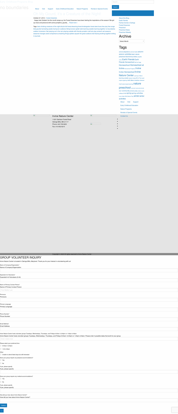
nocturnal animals (140, 88)
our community (124, 90)
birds (135, 57)
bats (38, 26)
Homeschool (124, 65)
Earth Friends (123, 20)
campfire (139, 57)
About (37, 9)
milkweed (141, 80)
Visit (43, 9)
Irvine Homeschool (126, 71)
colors (120, 59)
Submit (3, 405)
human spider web (77, 29)
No (3, 363)
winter (136, 95)
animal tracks (133, 52)
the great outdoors (86, 33)
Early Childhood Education (65, 9)
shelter (139, 91)
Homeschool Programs (129, 68)
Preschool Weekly (125, 32)
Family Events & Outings (127, 23)
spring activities (137, 93)
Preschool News (124, 30)
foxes (100, 26)
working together (105, 33)
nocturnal (133, 88)
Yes (3, 360)
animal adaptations (124, 52)
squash (77, 33)
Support (50, 9)
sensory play (133, 91)
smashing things (63, 33)
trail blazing (96, 33)
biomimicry (129, 56)
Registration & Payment (144, 13)
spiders (71, 33)
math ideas (130, 80)
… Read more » (72, 23)
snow (124, 93)
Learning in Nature (138, 75)
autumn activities (125, 54)
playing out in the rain (56, 31)
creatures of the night (53, 26)
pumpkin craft (86, 31)
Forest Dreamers (51, 18)
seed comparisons (52, 33)
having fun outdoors (59, 29)
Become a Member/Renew (123, 13)
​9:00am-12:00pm (7, 346)
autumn (140, 51)
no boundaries (110, 29)
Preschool (122, 27)
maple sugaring (123, 80)
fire (137, 62)
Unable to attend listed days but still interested (15, 354)
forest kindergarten (84, 26)
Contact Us (124, 116)
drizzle (62, 26)
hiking (68, 29)
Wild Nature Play (129, 96)
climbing (43, 26)
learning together (99, 29)
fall (66, 26)
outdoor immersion (39, 31)
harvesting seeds (47, 29)
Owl (47, 31)
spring (129, 93)
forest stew (94, 26)
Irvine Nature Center (27, 8)
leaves (130, 78)
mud (120, 84)
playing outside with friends (72, 31)
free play (105, 26)
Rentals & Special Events (99, 9)
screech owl (101, 31)
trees (123, 96)
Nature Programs (82, 9)
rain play (94, 31)
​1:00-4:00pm (6, 349)
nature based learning (127, 84)
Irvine (138, 68)
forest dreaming (72, 26)
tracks (120, 96)
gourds (38, 29)
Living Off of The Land (138, 78)
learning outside (88, 29)
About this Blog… (124, 18)
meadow (136, 80)
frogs (139, 62)
